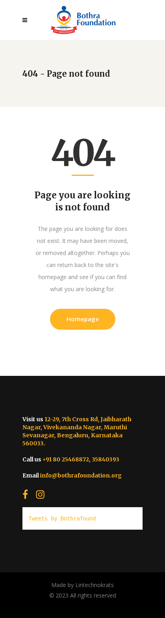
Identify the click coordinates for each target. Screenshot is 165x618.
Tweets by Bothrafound (62, 518)
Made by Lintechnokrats (82, 585)
